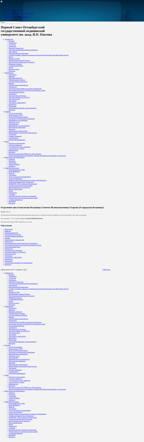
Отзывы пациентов (15, 136)
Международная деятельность (15, 157)
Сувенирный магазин (16, 66)
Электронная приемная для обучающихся (22, 108)
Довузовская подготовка (17, 80)
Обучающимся (13, 124)
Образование (9, 73)
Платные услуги (14, 122)
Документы (12, 46)
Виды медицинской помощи (18, 117)
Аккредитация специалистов (18, 85)
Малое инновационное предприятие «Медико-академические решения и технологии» (37, 156)
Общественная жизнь (12, 168)
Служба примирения (16, 200)
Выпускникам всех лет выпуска (19, 187)
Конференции (13, 150)
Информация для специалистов (19, 126)
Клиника (8, 111)
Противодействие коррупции (14, 10)
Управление (13, 43)
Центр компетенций (15, 189)
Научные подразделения (17, 143)
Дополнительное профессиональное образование (25, 89)
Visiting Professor (14, 164)
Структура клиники (15, 113)
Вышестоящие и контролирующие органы (23, 133)
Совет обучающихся (15, 178)
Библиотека (12, 104)
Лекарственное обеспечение (18, 131)
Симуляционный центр (16, 92)
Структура (12, 44)
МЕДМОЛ (12, 201)
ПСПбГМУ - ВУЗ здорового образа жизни (23, 184)
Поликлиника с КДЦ (16, 115)
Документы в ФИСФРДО (17, 103)
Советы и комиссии (15, 145)
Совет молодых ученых (16, 148)
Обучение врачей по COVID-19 (19, 97)
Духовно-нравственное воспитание (20, 185)
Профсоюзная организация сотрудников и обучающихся (27, 180)
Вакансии (12, 129)
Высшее (11, 83)
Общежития (13, 193)
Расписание (12, 106)
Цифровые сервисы (15, 64)
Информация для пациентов (18, 120)
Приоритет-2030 (14, 59)
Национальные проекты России (19, 60)
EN (6, 7)
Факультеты (13, 74)
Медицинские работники (17, 127)
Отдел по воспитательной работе (20, 177)
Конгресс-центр (14, 69)
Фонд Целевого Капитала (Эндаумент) (22, 62)
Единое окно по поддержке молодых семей (23, 198)
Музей (11, 67)
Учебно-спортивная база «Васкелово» (21, 182)
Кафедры (12, 76)
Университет (9, 39)
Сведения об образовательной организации (19, 13)
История (11, 41)
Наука (7, 141)
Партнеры (12, 161)
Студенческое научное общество (19, 147)
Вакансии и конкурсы (16, 48)
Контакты (12, 71)
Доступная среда (14, 99)
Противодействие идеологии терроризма (22, 196)
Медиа (11, 57)
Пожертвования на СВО (17, 170)
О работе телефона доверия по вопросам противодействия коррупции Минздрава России (39, 55)
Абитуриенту (13, 51)
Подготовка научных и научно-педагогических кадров (27, 90)
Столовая (12, 194)
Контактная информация (17, 140)
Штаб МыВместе (14, 171)
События (12, 159)
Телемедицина (13, 138)
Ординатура (13, 87)
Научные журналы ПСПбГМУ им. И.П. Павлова (25, 154)
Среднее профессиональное (18, 81)
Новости (11, 173)
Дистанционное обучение (17, 96)
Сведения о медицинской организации (22, 118)
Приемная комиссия (15, 78)
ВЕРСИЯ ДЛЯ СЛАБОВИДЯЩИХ (17, 17)
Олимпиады (13, 94)
